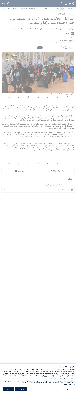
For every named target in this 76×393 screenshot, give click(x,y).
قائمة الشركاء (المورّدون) (68, 384)
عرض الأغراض (71, 389)
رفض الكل (21, 389)
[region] (38, 378)
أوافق (8, 389)
